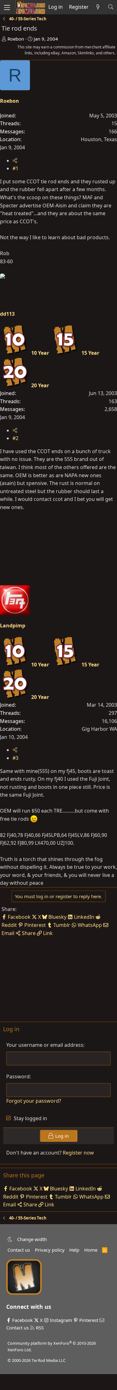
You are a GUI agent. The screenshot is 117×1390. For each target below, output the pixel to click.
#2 (15, 438)
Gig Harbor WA (99, 728)
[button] (9, 1239)
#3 (15, 757)
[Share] (14, 160)
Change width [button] (32, 1239)
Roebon (15, 39)
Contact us (18, 1250)
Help (74, 1250)
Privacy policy (50, 1250)
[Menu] (7, 7)
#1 (15, 168)
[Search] (110, 7)
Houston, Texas (99, 139)
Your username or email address (44, 1044)
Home (90, 1250)
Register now (78, 1152)
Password (18, 1076)
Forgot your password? (33, 1100)
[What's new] (98, 7)
